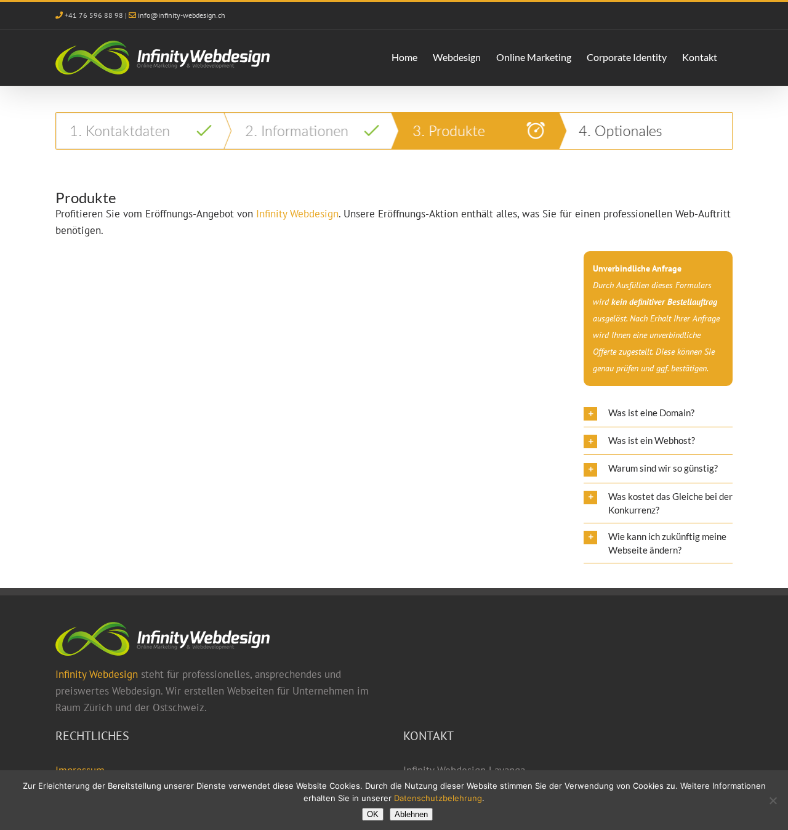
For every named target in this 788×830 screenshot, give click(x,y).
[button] (658, 413)
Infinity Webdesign (96, 674)
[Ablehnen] (772, 800)
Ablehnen (411, 814)
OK (373, 814)
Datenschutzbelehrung (438, 798)
